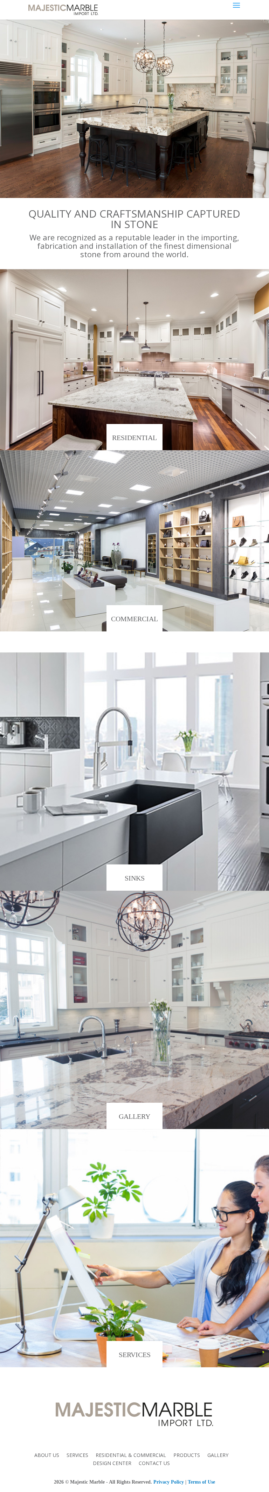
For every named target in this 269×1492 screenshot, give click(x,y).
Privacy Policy (168, 1482)
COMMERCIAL (134, 619)
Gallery (217, 1455)
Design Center (112, 1463)
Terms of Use (201, 1482)
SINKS (135, 878)
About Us (46, 1455)
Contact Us (154, 1463)
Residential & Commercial (131, 1455)
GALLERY (134, 1116)
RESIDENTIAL (134, 438)
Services (77, 1455)
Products (186, 1455)
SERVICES (135, 1354)
